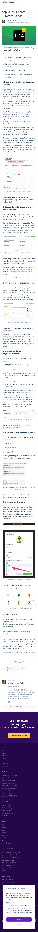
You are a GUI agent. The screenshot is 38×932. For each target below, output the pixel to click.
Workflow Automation (8, 783)
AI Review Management (8, 780)
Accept (19, 919)
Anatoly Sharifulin (12, 20)
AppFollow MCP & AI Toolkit (9, 796)
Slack (24, 669)
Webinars (4, 827)
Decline (19, 924)
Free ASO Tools (6, 843)
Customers (4, 758)
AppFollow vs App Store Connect (11, 855)
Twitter (23, 639)
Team (3, 761)
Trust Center (5, 838)
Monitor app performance (9, 775)
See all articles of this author (19, 707)
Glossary (4, 833)
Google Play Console (7, 882)
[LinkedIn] (15, 662)
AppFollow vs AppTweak (8, 868)
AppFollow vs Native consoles (10, 852)
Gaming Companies (7, 813)
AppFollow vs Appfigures (9, 863)
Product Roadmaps (7, 791)
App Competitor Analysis (9, 788)
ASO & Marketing (6, 808)
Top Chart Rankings (7, 793)
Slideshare (29, 639)
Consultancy (5, 756)
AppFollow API (8, 331)
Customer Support (7, 805)
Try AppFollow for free (19, 735)
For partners (5, 766)
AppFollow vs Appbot (7, 865)
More (3, 870)
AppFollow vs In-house (8, 860)
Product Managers (7, 810)
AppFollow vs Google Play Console (11, 857)
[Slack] (19, 662)
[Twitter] (24, 662)
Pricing (3, 753)
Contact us (4, 763)
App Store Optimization (8, 778)
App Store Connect (7, 880)
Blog (2, 825)
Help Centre (9, 202)
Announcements (14, 669)
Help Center (29, 278)
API (4, 669)
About (3, 750)
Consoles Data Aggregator (9, 786)
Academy (4, 830)
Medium (7, 642)
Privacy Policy (9, 902)
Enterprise (4, 816)
